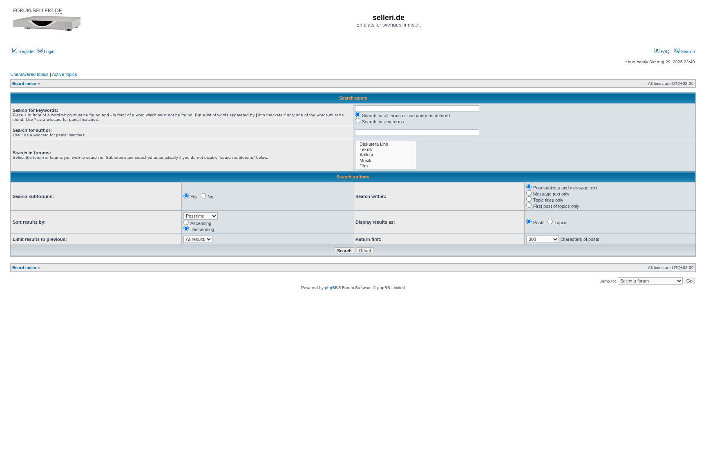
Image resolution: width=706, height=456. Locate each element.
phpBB (331, 287)
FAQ (664, 51)
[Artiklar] (386, 155)
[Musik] (386, 160)
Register (26, 51)
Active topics (64, 74)
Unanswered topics (29, 74)
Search (687, 51)
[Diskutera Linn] (386, 144)
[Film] (386, 166)
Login (48, 51)
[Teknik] (386, 149)
